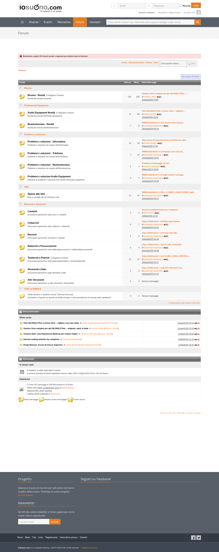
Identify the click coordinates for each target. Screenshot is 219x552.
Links (40, 537)
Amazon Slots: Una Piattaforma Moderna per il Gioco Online (50, 334)
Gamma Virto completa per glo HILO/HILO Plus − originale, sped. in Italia (55, 328)
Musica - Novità (36, 95)
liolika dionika (150, 114)
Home (20, 537)
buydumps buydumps (153, 126)
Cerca (192, 63)
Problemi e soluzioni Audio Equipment (49, 176)
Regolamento (51, 537)
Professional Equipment (36, 105)
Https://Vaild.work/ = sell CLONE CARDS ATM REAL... (166, 256)
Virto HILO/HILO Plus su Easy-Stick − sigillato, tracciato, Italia (51, 323)
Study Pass (55, 394)
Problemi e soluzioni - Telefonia (45, 153)
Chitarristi (33, 223)
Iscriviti (54, 521)
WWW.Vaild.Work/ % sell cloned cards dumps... (163, 123)
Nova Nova (149, 213)
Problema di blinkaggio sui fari (155, 163)
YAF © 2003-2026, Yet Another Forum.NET (186, 413)
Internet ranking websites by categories (160, 210)
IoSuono (22, 70)
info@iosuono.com (89, 547)
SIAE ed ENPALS (32, 289)
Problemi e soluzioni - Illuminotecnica (49, 165)
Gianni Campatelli (152, 166)
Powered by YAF (165, 413)
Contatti (95, 22)
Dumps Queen (150, 143)
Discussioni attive (136, 63)
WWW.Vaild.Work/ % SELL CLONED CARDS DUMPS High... (168, 192)
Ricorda (186, 5)
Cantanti (32, 211)
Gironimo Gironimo (89, 334)
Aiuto (156, 63)
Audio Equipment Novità (41, 112)
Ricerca (149, 63)
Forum (124, 63)
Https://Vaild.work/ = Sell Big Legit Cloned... (161, 221)
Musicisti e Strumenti (35, 204)
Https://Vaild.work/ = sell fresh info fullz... (160, 233)
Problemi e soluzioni (34, 134)
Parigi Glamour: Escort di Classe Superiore (43, 345)
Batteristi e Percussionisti (42, 246)
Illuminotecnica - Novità (41, 124)
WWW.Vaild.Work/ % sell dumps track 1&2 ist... (163, 152)
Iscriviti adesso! (26, 495)
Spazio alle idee (36, 194)
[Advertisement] (109, 446)
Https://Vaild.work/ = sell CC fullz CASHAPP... (162, 245)
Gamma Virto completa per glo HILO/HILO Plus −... (164, 93)
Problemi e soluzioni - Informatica (46, 141)
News (27, 537)
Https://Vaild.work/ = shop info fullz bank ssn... (162, 268)
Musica (27, 88)
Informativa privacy (69, 537)
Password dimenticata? (169, 12)
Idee (26, 187)
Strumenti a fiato (37, 269)
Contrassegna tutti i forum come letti (184, 303)
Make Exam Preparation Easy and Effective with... (164, 140)
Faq (34, 537)
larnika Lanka (150, 97)
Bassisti (32, 234)
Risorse (33, 22)
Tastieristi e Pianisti (38, 257)
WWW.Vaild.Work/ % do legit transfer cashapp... (163, 175)
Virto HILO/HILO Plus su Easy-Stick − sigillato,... (163, 111)
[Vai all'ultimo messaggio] (158, 97)
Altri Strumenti (36, 280)
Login (196, 5)
